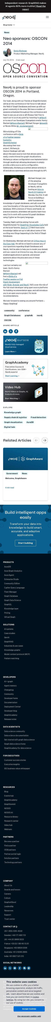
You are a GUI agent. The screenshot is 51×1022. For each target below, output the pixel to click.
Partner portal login (12, 854)
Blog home (7, 25)
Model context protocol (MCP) (17, 654)
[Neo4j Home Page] (9, 17)
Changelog (9, 690)
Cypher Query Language (14, 588)
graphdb (29, 315)
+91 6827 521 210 (16, 956)
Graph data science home (15, 744)
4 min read (9, 488)
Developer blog (10, 711)
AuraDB (30, 422)
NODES (7, 808)
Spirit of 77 (25, 228)
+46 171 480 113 (19, 935)
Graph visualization (13, 422)
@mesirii (43, 123)
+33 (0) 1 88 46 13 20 (20, 944)
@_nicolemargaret (25, 126)
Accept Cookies (29, 1009)
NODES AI (8, 813)
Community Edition (12, 583)
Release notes (10, 719)
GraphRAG (8, 642)
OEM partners (10, 850)
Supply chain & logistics (15, 417)
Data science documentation (16, 735)
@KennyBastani (17, 123)
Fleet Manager (10, 592)
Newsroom (8, 911)
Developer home (11, 698)
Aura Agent (9, 575)
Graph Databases (12, 315)
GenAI (6, 637)
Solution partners (11, 858)
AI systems (8, 629)
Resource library (11, 817)
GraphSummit (10, 804)
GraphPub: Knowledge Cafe (32, 225)
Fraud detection (38, 417)
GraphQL (8, 604)
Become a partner (11, 841)
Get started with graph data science (19, 740)
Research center (11, 821)
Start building (25, 543)
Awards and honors (12, 890)
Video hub (8, 825)
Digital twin (9, 427)
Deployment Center (12, 707)
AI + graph (8, 681)
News (6, 32)
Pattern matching (11, 658)
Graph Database (11, 596)
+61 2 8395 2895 (20, 952)
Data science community (14, 731)
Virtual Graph (9, 617)
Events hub (9, 796)
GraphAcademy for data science (17, 748)
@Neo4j (42, 118)
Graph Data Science (12, 600)
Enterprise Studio (11, 579)
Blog (6, 792)
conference (24, 311)
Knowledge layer (11, 609)
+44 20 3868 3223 (16, 939)
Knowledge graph (12, 412)
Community (9, 694)
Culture (7, 898)
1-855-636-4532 (14, 931)
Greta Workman (20, 51)
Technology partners (13, 862)
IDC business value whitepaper (17, 768)
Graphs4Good (10, 902)
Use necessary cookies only (29, 1016)
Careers (7, 894)
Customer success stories (15, 760)
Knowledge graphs (12, 650)
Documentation (10, 702)
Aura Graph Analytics (13, 571)
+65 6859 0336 (20, 948)
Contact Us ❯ (10, 927)
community (9, 311)
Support (7, 915)
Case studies (9, 633)
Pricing (7, 613)
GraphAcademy (10, 715)
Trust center (9, 919)
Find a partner (10, 846)
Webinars (8, 829)
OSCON (7, 320)
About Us (8, 885)
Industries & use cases (13, 646)
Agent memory (10, 686)
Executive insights (12, 764)
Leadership (8, 906)
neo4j (39, 315)
